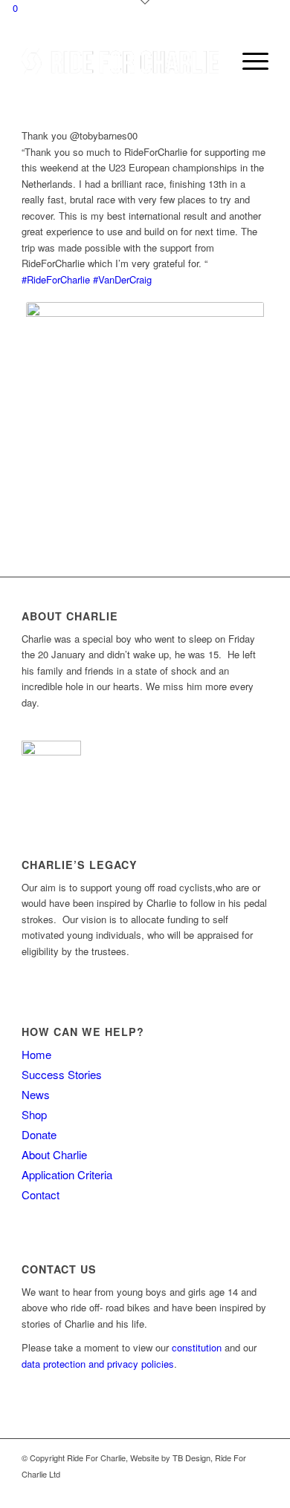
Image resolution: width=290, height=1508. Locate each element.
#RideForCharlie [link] (56, 279)
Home (36, 1054)
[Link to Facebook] (235, 1489)
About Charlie (54, 1154)
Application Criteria (67, 1174)
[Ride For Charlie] (120, 61)
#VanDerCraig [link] (122, 279)
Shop (34, 1114)
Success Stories (62, 1074)
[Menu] (248, 61)
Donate (39, 1134)
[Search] (213, 61)
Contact (40, 1194)
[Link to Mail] (257, 1489)
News (36, 1094)
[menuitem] (213, 61)
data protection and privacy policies (98, 1364)
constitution (197, 1347)
